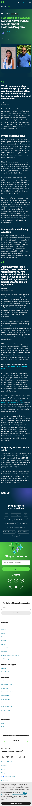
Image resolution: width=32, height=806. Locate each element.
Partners (3, 637)
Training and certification (7, 692)
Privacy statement (6, 773)
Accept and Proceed (16, 803)
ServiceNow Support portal (8, 672)
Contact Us (16, 740)
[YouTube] (7, 756)
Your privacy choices (9, 776)
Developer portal (5, 699)
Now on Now (4, 688)
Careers (3, 629)
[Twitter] (3, 756)
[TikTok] (24, 756)
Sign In (3, 723)
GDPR (2, 769)
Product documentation (7, 703)
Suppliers (3, 640)
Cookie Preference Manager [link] (18, 794)
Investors (3, 644)
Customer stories (5, 681)
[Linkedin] (12, 756)
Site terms (3, 765)
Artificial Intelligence (6, 659)
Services (3, 668)
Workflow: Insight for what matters (10, 655)
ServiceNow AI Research (7, 684)
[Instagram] (20, 756)
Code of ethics (5, 648)
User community (5, 695)
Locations (3, 633)
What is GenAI (5, 714)
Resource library (5, 710)
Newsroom (4, 651)
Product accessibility (6, 706)
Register (3, 727)
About (2, 626)
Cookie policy (4, 780)
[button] (18, 2)
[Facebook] (16, 756)
